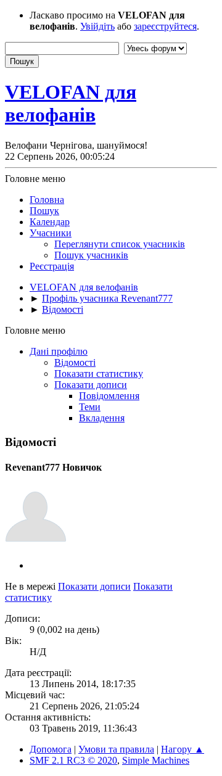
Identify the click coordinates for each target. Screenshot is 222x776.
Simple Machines (155, 760)
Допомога (51, 749)
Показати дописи (90, 384)
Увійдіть (97, 26)
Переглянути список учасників (119, 244)
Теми (90, 407)
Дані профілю (59, 351)
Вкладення (102, 418)
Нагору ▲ (182, 749)
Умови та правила (116, 749)
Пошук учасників (91, 255)
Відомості (75, 362)
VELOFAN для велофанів (70, 103)
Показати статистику (98, 373)
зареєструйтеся (165, 26)
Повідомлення (109, 395)
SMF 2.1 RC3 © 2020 (73, 760)
